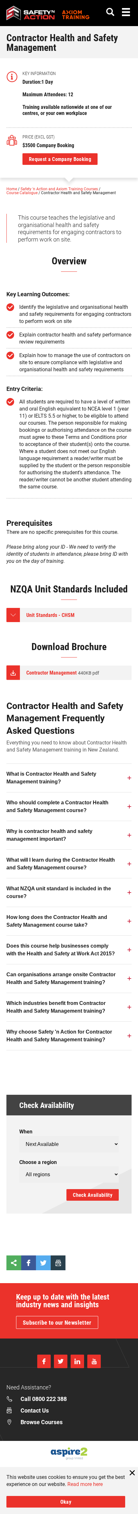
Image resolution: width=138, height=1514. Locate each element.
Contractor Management (62, 672)
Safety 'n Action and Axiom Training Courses (60, 188)
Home (12, 188)
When (25, 1131)
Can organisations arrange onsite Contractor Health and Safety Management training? (61, 978)
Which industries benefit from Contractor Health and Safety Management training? (56, 1007)
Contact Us (35, 1410)
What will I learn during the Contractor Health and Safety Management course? (60, 863)
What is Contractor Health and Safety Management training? (51, 777)
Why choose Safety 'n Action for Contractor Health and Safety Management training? (59, 1035)
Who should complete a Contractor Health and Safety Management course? (57, 806)
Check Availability (92, 1194)
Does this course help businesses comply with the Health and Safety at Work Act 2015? (60, 949)
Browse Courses (42, 1422)
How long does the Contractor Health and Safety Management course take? (56, 921)
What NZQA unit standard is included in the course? (58, 892)
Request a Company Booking (60, 159)
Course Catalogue (22, 192)
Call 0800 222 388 (44, 1399)
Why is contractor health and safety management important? (49, 835)
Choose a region (38, 1162)
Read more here (85, 1484)
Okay (65, 1501)
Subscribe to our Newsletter (57, 1322)
